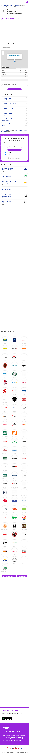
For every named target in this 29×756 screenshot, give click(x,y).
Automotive (9, 15)
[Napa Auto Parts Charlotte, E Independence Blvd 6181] (14, 170)
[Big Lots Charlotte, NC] (4, 484)
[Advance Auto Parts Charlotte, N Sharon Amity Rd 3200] (14, 183)
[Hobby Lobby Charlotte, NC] (14, 509)
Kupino (2, 5)
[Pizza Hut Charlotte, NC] (14, 357)
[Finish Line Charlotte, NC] (24, 374)
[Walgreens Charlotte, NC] (24, 340)
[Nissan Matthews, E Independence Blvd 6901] (14, 203)
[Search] (27, 2)
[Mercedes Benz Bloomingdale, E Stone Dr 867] (14, 124)
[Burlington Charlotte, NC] (24, 458)
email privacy (18, 157)
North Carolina (11, 5)
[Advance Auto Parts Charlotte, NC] (4, 551)
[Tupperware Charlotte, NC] (24, 357)
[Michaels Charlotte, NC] (4, 517)
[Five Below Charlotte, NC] (24, 501)
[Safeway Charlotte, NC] (14, 349)
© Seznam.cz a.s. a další (23, 68)
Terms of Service (11, 753)
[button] (11, 18)
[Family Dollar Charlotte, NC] (24, 425)
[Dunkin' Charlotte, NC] (24, 349)
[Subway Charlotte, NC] (14, 543)
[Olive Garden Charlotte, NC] (24, 526)
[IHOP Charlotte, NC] (4, 374)
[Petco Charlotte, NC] (4, 408)
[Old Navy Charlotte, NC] (14, 475)
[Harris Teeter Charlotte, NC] (4, 425)
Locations (6, 5)
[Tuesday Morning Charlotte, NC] (14, 365)
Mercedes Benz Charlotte (14, 55)
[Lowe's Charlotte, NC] (24, 391)
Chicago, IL (18, 130)
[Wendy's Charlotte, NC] (4, 382)
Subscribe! (14, 149)
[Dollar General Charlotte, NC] (4, 349)
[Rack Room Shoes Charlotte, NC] (4, 526)
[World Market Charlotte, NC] (4, 450)
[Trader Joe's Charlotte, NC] (24, 382)
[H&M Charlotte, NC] (4, 501)
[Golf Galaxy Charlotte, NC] (4, 509)
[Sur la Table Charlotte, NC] (24, 534)
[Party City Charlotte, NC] (14, 391)
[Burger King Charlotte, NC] (24, 517)
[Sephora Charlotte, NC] (24, 475)
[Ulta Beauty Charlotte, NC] (4, 543)
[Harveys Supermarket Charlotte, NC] (4, 458)
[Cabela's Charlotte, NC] (24, 484)
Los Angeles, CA (24, 130)
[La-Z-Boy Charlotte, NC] (24, 450)
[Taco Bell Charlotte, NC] (14, 526)
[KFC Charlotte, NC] (14, 534)
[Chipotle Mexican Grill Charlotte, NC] (4, 365)
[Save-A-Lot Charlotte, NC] (4, 534)
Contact (26, 752)
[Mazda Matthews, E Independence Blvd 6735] (14, 196)
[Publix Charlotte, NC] (14, 441)
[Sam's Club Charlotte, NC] (24, 433)
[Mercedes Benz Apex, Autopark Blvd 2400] (14, 119)
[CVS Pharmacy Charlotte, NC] (24, 467)
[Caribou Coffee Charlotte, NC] (4, 399)
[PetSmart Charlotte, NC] (14, 408)
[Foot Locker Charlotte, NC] (14, 425)
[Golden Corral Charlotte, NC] (24, 399)
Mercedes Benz (5, 130)
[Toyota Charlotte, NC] (24, 551)
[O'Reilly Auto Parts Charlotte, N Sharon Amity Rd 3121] (14, 176)
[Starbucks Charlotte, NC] (14, 374)
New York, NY (3, 131)
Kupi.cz (13, 748)
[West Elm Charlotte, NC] (24, 543)
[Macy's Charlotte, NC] (14, 416)
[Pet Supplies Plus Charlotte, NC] (14, 517)
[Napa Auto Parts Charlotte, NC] (4, 560)
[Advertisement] (14, 31)
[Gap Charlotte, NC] (4, 492)
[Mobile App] (7, 719)
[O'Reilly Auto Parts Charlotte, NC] (4, 568)
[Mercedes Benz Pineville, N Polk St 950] (14, 99)
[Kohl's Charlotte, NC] (14, 458)
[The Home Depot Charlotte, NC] (14, 433)
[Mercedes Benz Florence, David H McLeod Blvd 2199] (14, 109)
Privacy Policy (14, 152)
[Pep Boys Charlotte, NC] (14, 551)
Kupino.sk (21, 748)
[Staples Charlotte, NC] (4, 441)
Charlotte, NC (21, 333)
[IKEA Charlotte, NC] (4, 340)
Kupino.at (8, 748)
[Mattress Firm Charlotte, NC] (24, 441)
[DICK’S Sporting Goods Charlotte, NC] (4, 475)
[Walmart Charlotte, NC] (14, 382)
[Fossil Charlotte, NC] (24, 408)
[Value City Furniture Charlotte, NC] (14, 484)
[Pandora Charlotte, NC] (4, 357)
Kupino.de (16, 748)
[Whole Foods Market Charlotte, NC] (4, 433)
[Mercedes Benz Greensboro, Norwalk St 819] (14, 104)
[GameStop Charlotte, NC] (14, 467)
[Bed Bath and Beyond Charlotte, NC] (14, 501)
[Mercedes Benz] (3, 12)
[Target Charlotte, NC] (4, 391)
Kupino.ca (10, 748)
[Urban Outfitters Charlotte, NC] (14, 492)
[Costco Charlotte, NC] (14, 450)
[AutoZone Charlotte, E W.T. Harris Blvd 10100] (14, 190)
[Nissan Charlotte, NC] (14, 560)
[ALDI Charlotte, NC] (14, 340)
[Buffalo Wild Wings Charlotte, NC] (24, 365)
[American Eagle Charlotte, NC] (24, 492)
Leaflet (18, 68)
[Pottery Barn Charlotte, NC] (4, 467)
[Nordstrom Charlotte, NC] (24, 416)
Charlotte (17, 5)
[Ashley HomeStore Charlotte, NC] (4, 416)
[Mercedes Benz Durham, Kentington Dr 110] (14, 114)
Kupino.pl (19, 748)
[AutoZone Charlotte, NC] (24, 560)
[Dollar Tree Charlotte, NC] (24, 509)
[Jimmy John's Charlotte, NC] (14, 399)
